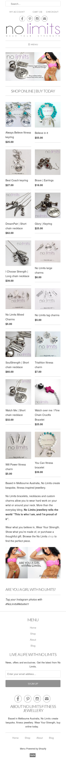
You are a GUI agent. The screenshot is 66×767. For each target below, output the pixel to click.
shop (51, 536)
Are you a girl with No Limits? (30, 589)
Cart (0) (37, 12)
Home (33, 627)
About (33, 639)
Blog (33, 645)
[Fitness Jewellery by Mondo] (33, 30)
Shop (33, 633)
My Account (17, 12)
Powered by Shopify (36, 748)
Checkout (52, 12)
